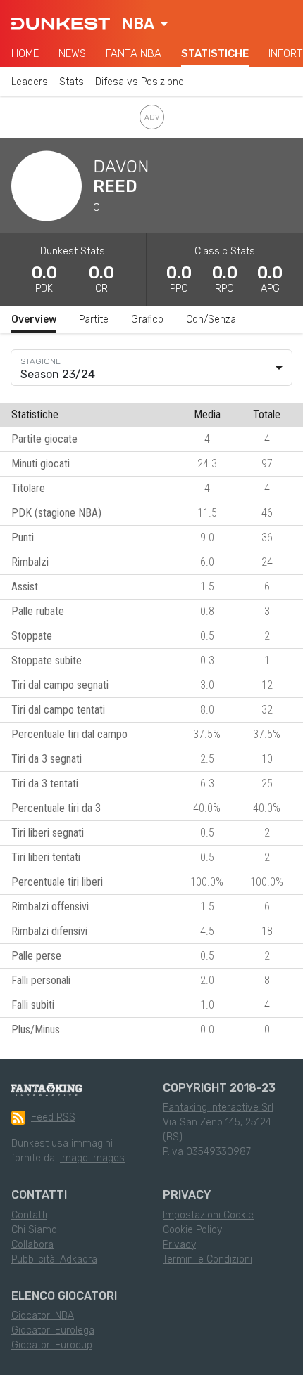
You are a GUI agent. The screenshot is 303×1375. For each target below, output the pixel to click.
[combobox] (145, 24)
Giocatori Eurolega (52, 1330)
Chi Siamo (34, 1230)
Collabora (32, 1245)
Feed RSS (53, 1117)
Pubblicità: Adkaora (54, 1259)
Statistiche (215, 53)
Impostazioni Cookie (208, 1215)
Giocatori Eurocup (51, 1345)
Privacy (179, 1245)
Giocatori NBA (42, 1316)
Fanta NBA (133, 53)
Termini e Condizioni (207, 1259)
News (72, 53)
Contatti (29, 1215)
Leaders (29, 82)
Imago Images (92, 1158)
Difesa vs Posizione (139, 82)
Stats (71, 82)
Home (25, 53)
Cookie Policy (192, 1230)
